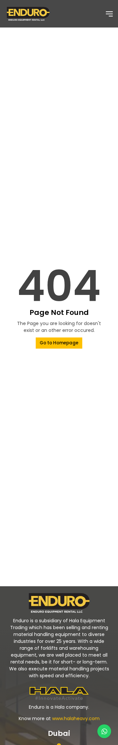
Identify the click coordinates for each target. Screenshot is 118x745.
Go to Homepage (59, 343)
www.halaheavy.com (76, 718)
